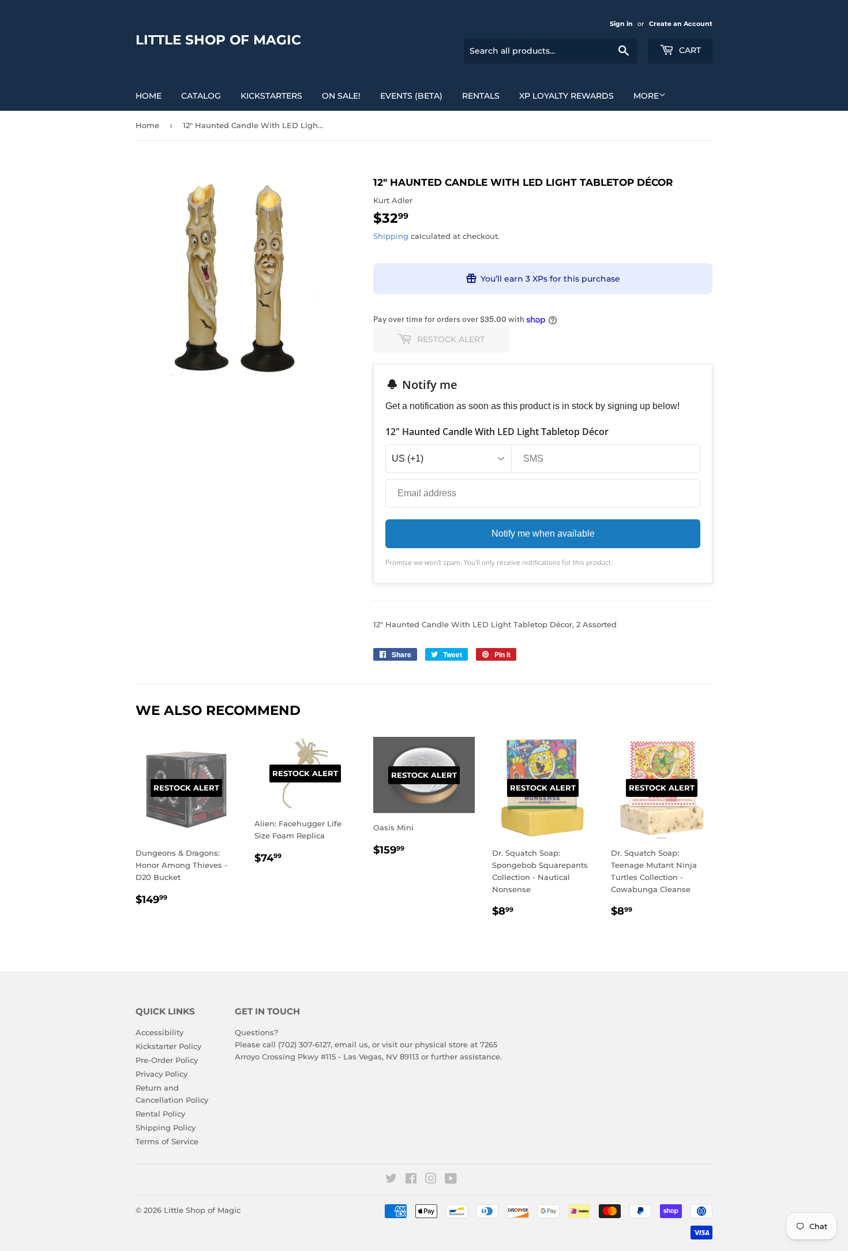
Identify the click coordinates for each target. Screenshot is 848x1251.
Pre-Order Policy (167, 1060)
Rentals (481, 96)
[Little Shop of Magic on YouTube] (451, 1180)
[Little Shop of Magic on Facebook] (411, 1180)
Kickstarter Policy (168, 1046)
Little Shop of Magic (218, 40)
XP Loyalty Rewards (566, 96)
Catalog (201, 96)
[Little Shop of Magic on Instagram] (431, 1180)
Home (149, 96)
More (646, 96)
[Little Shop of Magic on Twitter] (391, 1180)
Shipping (390, 236)
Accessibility (159, 1032)
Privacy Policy (161, 1073)
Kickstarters (271, 96)
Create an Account (680, 24)
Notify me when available (543, 533)
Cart (689, 50)
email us (351, 1044)
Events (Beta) (411, 96)
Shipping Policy (166, 1127)
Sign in (621, 24)
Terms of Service (167, 1141)
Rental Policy (160, 1113)
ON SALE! (341, 96)
